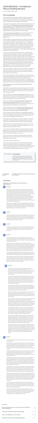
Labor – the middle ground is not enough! (11, 414)
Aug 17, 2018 (8, 211)
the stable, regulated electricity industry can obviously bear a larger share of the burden (18, 109)
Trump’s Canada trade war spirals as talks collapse (13, 411)
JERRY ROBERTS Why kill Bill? (5, 174)
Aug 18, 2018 (8, 186)
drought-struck (20, 94)
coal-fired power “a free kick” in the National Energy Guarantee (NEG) (17, 101)
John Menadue (8, 11)
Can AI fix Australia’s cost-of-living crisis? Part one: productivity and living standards (16, 408)
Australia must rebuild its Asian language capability (13, 417)
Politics (16, 11)
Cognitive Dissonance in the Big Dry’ (12, 33)
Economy (13, 11)
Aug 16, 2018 (8, 234)
